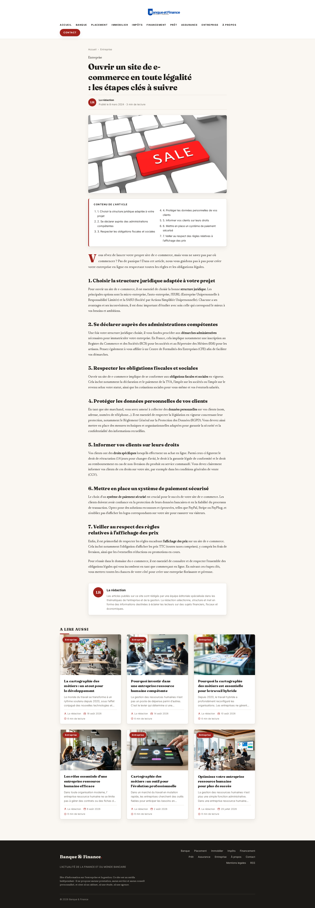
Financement (156, 24)
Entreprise (210, 24)
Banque (81, 24)
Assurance (189, 24)
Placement (99, 24)
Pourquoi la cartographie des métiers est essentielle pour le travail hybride (220, 686)
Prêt (173, 24)
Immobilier (120, 24)
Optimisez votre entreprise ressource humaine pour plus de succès (221, 781)
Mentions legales (236, 862)
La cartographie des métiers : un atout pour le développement (83, 686)
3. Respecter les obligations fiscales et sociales (126, 231)
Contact (70, 32)
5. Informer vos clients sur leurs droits (186, 220)
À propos (229, 24)
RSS (252, 862)
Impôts (137, 24)
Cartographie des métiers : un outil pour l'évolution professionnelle (153, 781)
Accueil (66, 24)
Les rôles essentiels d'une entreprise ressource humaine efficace (85, 781)
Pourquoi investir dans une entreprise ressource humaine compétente (152, 686)
